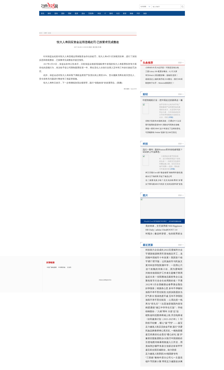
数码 (111, 13)
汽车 (138, 13)
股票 (76, 13)
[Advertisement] (95, 21)
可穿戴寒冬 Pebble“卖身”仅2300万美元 (161, 132)
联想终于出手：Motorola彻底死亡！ (160, 83)
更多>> (181, 63)
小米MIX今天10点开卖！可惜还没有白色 (162, 68)
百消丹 (69, 267)
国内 (56, 13)
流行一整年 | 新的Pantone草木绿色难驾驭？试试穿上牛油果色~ (163, 151)
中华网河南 (61, 267)
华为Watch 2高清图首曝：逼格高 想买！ (161, 75)
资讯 (42, 13)
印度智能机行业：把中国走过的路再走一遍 (163, 100)
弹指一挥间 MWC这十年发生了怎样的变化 (162, 129)
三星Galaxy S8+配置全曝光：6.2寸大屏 (161, 71)
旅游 (145, 13)
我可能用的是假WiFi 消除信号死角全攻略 (162, 125)
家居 (124, 13)
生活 (118, 13)
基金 (83, 13)
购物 (131, 13)
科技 (99, 13)
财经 (49, 13)
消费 (45, 33)
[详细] (170, 117)
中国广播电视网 (52, 267)
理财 (69, 13)
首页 (40, 33)
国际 (63, 13)
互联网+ (91, 13)
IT (105, 13)
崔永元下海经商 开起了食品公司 (158, 176)
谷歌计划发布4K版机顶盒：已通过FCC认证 (163, 121)
